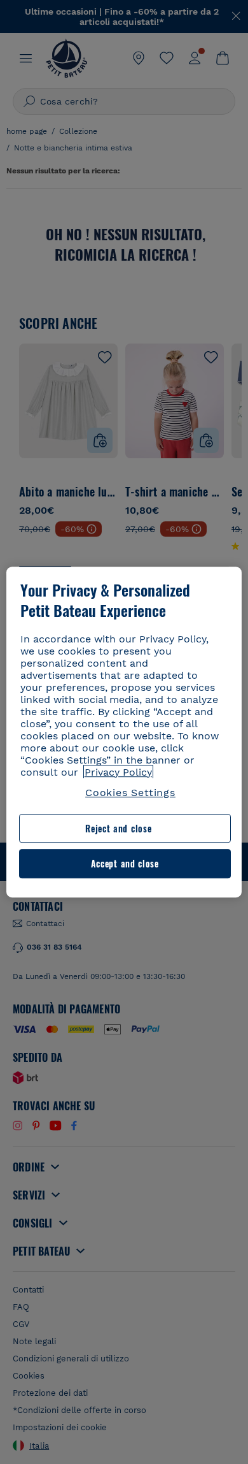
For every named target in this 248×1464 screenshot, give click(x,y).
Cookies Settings (130, 792)
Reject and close (118, 828)
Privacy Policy (118, 772)
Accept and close (125, 864)
